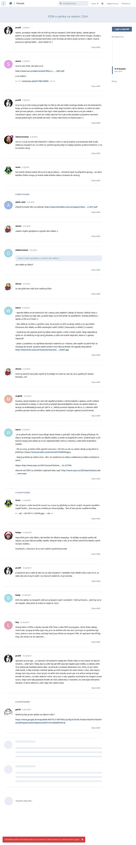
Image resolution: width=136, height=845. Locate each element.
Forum (20, 3)
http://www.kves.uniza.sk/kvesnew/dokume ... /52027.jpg (42, 349)
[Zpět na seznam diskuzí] (3, 3)
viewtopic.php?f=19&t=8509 (35, 81)
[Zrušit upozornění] (82, 839)
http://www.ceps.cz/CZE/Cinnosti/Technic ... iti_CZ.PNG (46, 465)
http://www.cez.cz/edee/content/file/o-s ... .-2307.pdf (39, 71)
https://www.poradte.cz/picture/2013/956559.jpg (47, 452)
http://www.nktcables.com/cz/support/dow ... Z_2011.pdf (71, 207)
